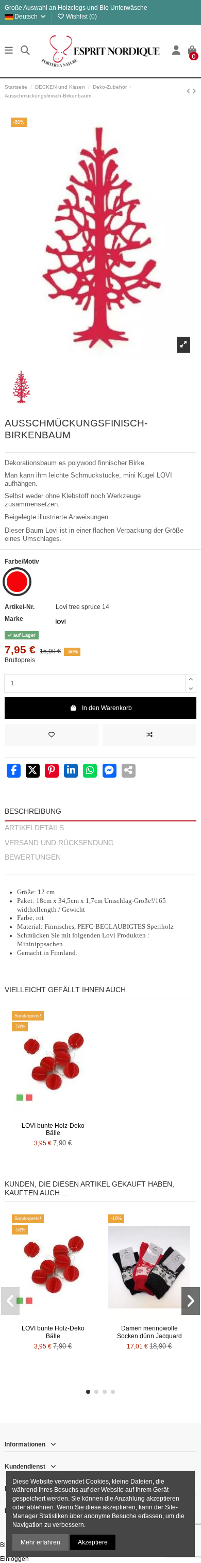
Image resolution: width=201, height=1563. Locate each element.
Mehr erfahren (40, 1542)
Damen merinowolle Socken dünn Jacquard (149, 1332)
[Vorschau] (65, 1114)
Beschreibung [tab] (33, 811)
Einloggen (14, 1558)
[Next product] (194, 91)
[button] (88, 1392)
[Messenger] (109, 771)
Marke (14, 618)
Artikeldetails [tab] (34, 828)
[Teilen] (14, 771)
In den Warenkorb (107, 708)
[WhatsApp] (90, 771)
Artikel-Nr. (20, 607)
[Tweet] (33, 771)
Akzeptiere (93, 1542)
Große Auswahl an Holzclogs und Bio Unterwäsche (76, 7)
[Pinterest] (52, 771)
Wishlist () (80, 16)
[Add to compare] (149, 735)
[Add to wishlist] (51, 735)
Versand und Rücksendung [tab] (59, 843)
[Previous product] (189, 91)
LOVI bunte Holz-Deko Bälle (53, 1129)
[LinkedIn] (71, 771)
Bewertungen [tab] (33, 857)
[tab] (100, 870)
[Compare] (52, 1114)
